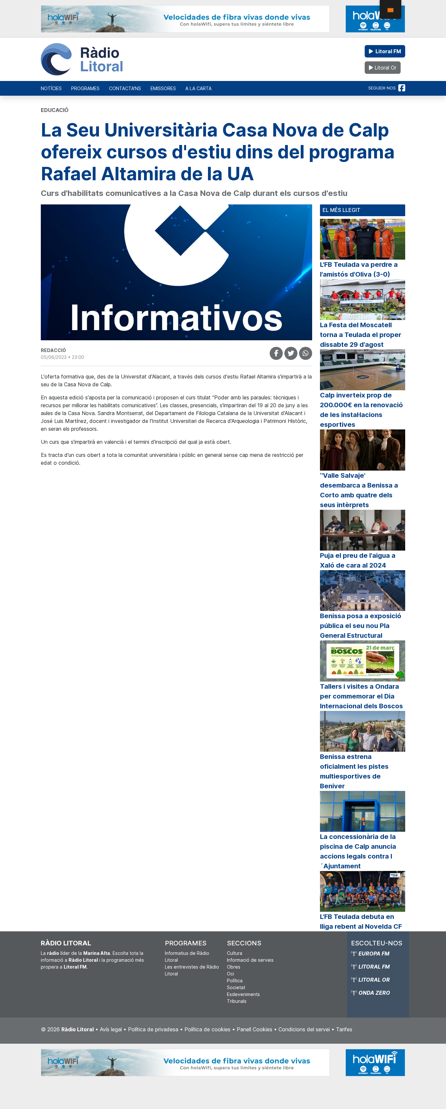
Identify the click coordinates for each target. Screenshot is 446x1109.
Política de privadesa (153, 1029)
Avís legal (111, 1029)
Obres (233, 967)
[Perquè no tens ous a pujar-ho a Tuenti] (290, 353)
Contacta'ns (125, 88)
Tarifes (344, 1029)
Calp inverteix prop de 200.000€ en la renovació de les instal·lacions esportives (361, 409)
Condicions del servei (304, 1029)
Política (235, 980)
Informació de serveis (250, 960)
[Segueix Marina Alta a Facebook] (401, 88)
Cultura (234, 953)
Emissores (163, 88)
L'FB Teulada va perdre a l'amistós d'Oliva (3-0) (359, 269)
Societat (236, 987)
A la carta (198, 88)
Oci (230, 973)
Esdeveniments (243, 994)
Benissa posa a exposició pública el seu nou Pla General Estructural (360, 625)
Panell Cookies (254, 1029)
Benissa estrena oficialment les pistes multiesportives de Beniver (354, 771)
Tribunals (237, 1001)
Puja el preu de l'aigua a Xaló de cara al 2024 (357, 560)
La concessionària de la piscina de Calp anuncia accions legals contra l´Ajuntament (358, 851)
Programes (85, 88)
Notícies (51, 88)
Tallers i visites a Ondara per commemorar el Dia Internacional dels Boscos (361, 696)
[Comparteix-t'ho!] (276, 353)
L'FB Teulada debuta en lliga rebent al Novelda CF (361, 921)
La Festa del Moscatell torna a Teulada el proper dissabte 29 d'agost (360, 334)
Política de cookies (207, 1029)
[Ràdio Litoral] (81, 59)
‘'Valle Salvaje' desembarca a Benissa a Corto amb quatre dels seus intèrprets (359, 490)
